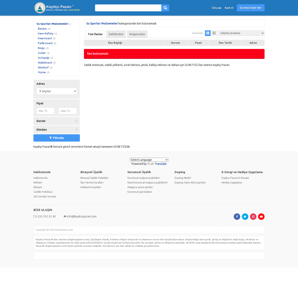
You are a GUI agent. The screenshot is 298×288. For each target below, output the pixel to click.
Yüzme (42, 72)
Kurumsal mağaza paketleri (144, 177)
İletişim (37, 187)
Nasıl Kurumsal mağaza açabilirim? (148, 182)
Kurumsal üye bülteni (140, 191)
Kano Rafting (45, 33)
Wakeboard (45, 62)
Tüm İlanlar (95, 34)
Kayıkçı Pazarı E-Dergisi (235, 177)
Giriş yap (216, 7)
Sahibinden (116, 34)
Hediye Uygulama (232, 182)
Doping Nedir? (183, 177)
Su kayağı (43, 57)
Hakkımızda (40, 177)
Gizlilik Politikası (43, 191)
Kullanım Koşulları (90, 187)
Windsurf (43, 67)
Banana (42, 28)
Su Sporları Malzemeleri (52, 23)
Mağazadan (137, 34)
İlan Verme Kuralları (91, 182)
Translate (161, 163)
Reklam (37, 182)
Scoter (42, 52)
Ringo (41, 48)
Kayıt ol (229, 7)
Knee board (45, 38)
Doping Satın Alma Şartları (190, 182)
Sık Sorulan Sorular (44, 196)
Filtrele (58, 138)
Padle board (45, 43)
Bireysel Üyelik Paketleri (94, 177)
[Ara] (165, 7)
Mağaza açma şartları (140, 187)
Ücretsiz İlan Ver (251, 7)
